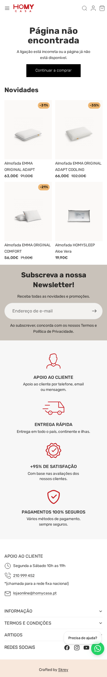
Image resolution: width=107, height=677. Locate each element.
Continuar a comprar (53, 70)
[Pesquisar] (84, 8)
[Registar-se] (94, 311)
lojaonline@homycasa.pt (35, 593)
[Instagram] (77, 647)
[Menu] (7, 8)
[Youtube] (86, 647)
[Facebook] (67, 647)
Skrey (63, 669)
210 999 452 (24, 575)
